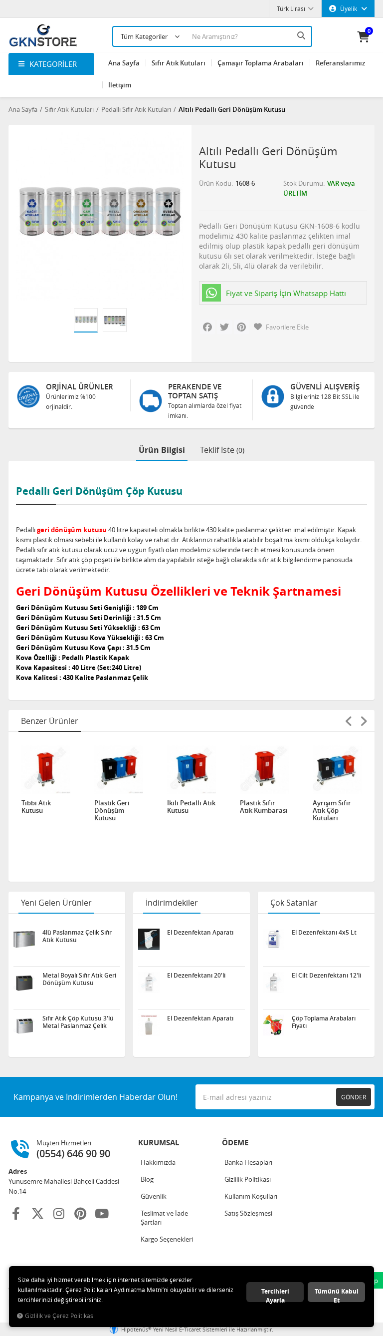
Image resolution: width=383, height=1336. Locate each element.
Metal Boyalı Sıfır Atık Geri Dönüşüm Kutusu (79, 979)
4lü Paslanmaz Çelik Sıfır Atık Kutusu (77, 936)
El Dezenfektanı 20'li (196, 976)
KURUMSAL (158, 1142)
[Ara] (302, 35)
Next (176, 217)
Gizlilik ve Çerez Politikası (60, 1316)
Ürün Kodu (215, 183)
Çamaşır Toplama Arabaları (260, 62)
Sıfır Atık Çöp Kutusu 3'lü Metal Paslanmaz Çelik (78, 1021)
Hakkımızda (158, 1162)
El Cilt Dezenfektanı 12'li (326, 976)
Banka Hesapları (248, 1162)
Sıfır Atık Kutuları (178, 62)
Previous (23, 217)
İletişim (119, 84)
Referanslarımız (340, 62)
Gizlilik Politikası (247, 1179)
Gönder (353, 1097)
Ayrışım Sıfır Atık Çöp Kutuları (332, 810)
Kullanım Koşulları (250, 1196)
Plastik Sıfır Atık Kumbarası (264, 807)
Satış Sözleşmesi (248, 1213)
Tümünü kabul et (337, 1294)
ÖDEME (235, 1142)
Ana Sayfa (124, 62)
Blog (147, 1179)
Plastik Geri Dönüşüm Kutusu (112, 810)
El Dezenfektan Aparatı (200, 933)
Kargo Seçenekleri (167, 1239)
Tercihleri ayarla (275, 1294)
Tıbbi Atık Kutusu (36, 807)
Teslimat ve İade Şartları (164, 1218)
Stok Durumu (303, 183)
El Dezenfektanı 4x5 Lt (324, 933)
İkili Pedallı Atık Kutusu (191, 807)
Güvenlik (154, 1196)
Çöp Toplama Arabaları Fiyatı (324, 1021)
